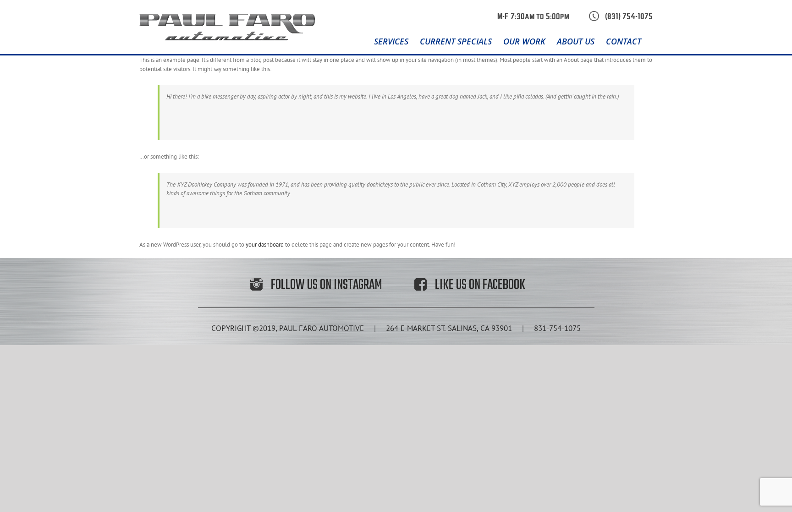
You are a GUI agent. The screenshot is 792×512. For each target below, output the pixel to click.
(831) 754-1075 (629, 16)
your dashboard (265, 244)
